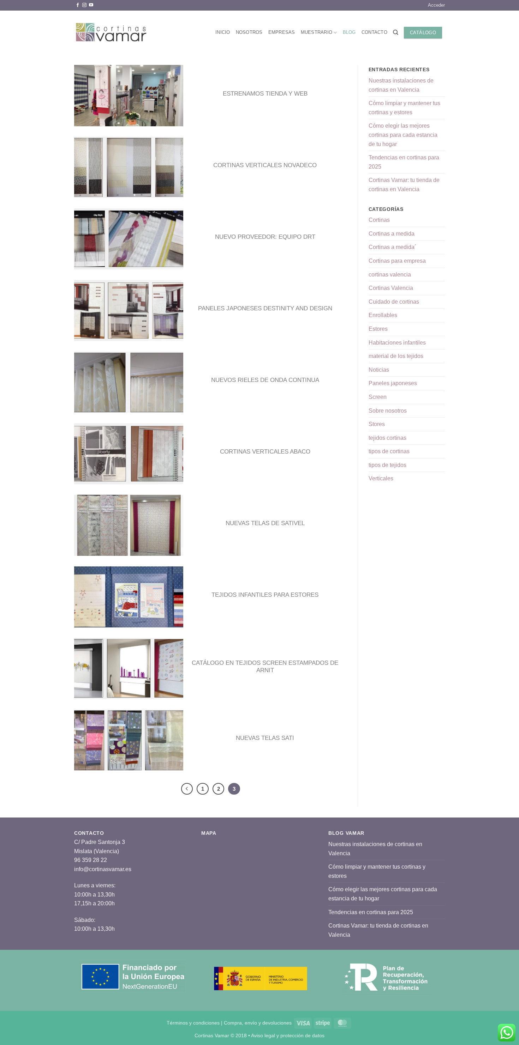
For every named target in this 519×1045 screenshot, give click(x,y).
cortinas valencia (390, 275)
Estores (378, 329)
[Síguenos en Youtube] (91, 5)
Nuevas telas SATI (265, 738)
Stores (377, 424)
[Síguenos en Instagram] (84, 5)
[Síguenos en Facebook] (78, 5)
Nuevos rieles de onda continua (265, 380)
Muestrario (317, 32)
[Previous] (187, 789)
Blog (349, 32)
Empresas (281, 32)
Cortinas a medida (391, 234)
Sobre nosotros (388, 411)
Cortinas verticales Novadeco (265, 165)
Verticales (381, 478)
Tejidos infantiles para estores (264, 594)
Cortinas (379, 220)
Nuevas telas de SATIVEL (265, 523)
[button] (436, 5)
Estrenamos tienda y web (265, 93)
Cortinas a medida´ (392, 247)
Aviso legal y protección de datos (287, 1035)
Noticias (379, 370)
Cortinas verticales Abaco (265, 451)
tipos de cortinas (389, 451)
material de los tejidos (396, 356)
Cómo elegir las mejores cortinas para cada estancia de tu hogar (403, 135)
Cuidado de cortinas (394, 302)
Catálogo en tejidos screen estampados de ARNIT (265, 667)
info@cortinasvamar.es (102, 869)
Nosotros (249, 32)
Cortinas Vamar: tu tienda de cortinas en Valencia (404, 184)
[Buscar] (395, 32)
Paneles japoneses (393, 383)
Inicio (222, 32)
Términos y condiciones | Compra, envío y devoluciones (229, 1023)
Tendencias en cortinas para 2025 (404, 162)
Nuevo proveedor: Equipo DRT (265, 236)
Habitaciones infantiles (397, 343)
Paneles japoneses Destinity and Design (265, 308)
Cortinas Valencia (391, 288)
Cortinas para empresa (397, 261)
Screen (378, 397)
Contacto (374, 32)
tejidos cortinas (387, 438)
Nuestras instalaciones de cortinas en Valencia (401, 85)
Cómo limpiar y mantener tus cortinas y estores (404, 107)
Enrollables (383, 315)
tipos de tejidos (387, 465)
